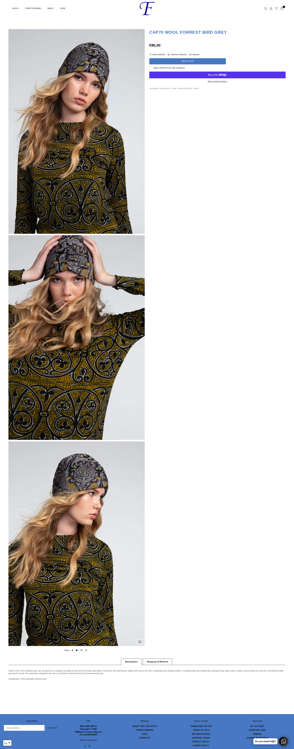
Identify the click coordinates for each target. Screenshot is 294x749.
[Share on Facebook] (72, 650)
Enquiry (195, 54)
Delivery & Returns (178, 54)
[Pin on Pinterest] (81, 650)
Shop (15, 8)
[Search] (265, 8)
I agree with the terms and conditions (169, 68)
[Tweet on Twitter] (77, 650)
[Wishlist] (276, 8)
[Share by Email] (86, 650)
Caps (174, 88)
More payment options (217, 81)
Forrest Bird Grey (185, 88)
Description (131, 661)
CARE (62, 8)
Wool (196, 88)
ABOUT (50, 8)
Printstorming (33, 8)
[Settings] (270, 8)
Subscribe (52, 728)
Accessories (165, 88)
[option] (76, 131)
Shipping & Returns (157, 661)
